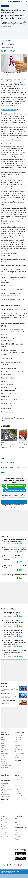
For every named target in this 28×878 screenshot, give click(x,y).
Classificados (5, 780)
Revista (16, 832)
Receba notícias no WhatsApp (16, 485)
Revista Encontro (21, 827)
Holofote (3, 757)
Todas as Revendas (5, 834)
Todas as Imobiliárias (19, 797)
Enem (16, 743)
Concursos (18, 760)
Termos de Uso (4, 767)
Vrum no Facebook (5, 832)
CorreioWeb (5, 775)
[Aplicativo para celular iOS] (20, 853)
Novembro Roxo (7, 467)
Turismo (3, 761)
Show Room (17, 789)
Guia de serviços (18, 787)
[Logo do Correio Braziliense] (14, 2)
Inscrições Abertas (19, 769)
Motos (2, 830)
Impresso (4, 799)
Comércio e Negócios (5, 796)
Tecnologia (3, 759)
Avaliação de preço (5, 826)
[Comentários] (14, 52)
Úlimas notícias (18, 785)
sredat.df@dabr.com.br (19, 497)
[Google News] (11, 52)
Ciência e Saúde (4, 753)
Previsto (16, 764)
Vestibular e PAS (18, 749)
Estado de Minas (18, 841)
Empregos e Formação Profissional (6, 790)
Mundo (2, 747)
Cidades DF (8, 40)
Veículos (3, 787)
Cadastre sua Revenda (6, 836)
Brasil (2, 743)
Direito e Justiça (4, 804)
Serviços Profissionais (5, 794)
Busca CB (3, 808)
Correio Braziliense (5, 733)
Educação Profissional (19, 753)
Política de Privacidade (6, 765)
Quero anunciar (4, 783)
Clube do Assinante (5, 810)
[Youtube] (17, 865)
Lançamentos (17, 783)
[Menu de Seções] (2, 1)
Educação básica (18, 735)
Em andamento (18, 767)
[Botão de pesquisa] (26, 1)
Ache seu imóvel (18, 777)
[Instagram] (14, 865)
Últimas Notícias (18, 745)
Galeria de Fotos (18, 793)
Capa (2, 737)
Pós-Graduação (18, 755)
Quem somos (4, 763)
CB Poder (17, 822)
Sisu (15, 751)
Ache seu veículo (4, 818)
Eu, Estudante (19, 733)
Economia (3, 745)
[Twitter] (8, 52)
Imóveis (3, 785)
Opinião (2, 755)
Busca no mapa (18, 781)
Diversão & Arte (4, 749)
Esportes (3, 751)
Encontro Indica (18, 836)
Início (2, 40)
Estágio (16, 741)
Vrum (3, 816)
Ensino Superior (18, 737)
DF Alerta (17, 818)
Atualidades (17, 834)
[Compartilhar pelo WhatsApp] (21, 544)
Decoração (17, 791)
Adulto (2, 792)
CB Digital (3, 806)
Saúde (4, 472)
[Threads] (24, 865)
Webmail (3, 777)
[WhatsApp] (2, 52)
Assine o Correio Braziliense (7, 812)
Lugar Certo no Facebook (20, 795)
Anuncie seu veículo (5, 820)
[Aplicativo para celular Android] (20, 858)
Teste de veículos (5, 824)
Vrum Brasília (17, 824)
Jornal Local (17, 820)
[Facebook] (5, 52)
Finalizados (17, 771)
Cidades (3, 739)
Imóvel (17, 775)
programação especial (9, 109)
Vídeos (2, 828)
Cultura (16, 747)
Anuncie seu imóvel (19, 779)
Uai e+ (16, 845)
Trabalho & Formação (19, 739)
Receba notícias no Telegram (16, 490)
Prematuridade (21, 467)
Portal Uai (17, 843)
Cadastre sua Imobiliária (20, 799)
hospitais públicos (8, 462)
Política (2, 741)
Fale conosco (17, 757)
